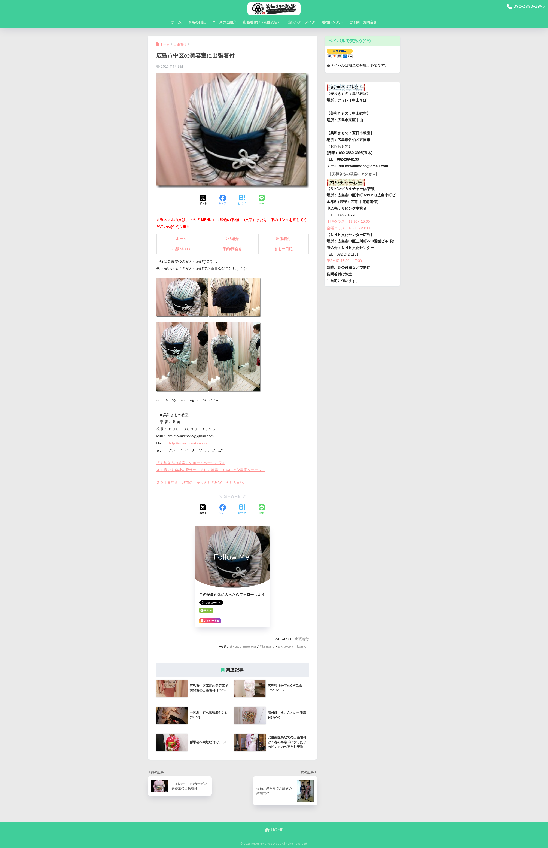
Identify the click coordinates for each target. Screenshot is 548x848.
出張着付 (283, 239)
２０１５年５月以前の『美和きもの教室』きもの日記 (200, 483)
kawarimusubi (244, 646)
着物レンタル (332, 22)
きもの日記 (197, 22)
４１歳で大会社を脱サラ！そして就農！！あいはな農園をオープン (210, 470)
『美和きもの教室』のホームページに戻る (190, 463)
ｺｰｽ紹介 (232, 239)
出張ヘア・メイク (301, 22)
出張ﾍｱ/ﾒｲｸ (181, 249)
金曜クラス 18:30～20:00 (348, 228)
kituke (286, 646)
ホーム (176, 22)
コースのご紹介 (224, 22)
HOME (277, 829)
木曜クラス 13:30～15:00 (348, 221)
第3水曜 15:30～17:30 (344, 261)
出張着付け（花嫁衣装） (262, 22)
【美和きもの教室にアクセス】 (353, 174)
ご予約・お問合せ (363, 22)
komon (303, 646)
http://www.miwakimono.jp (189, 443)
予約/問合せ (232, 249)
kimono (268, 646)
